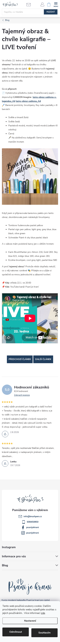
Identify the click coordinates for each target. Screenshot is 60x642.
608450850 (32, 521)
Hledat (51, 11)
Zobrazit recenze (22, 395)
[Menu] (56, 4)
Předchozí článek (20, 359)
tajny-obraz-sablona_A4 (28, 101)
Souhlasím (44, 632)
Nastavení (30, 621)
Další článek (43, 359)
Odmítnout (15, 632)
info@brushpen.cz (33, 516)
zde (43, 613)
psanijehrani (32, 527)
